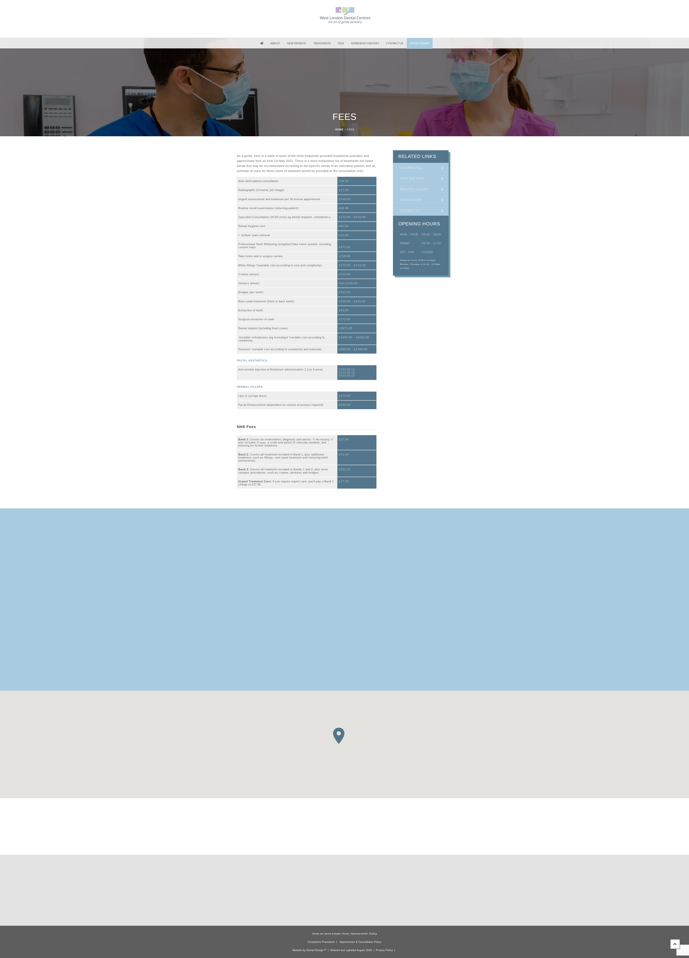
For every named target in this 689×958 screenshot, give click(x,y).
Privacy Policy (384, 950)
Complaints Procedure (321, 941)
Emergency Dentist (365, 43)
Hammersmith (359, 933)
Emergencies (411, 199)
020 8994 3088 (241, 16)
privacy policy (394, 672)
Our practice (411, 168)
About (275, 43)
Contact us (394, 43)
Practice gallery (414, 189)
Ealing (373, 933)
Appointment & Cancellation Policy (360, 941)
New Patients (296, 43)
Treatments (322, 43)
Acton (345, 933)
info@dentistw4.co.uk (417, 905)
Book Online (419, 43)
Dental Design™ (316, 950)
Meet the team (412, 178)
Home (339, 129)
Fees (341, 43)
